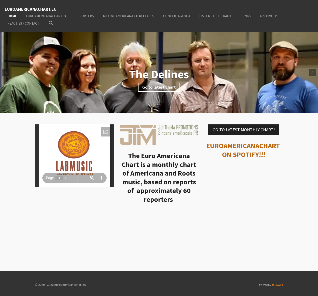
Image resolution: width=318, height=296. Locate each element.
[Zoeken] (51, 23)
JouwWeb (277, 284)
